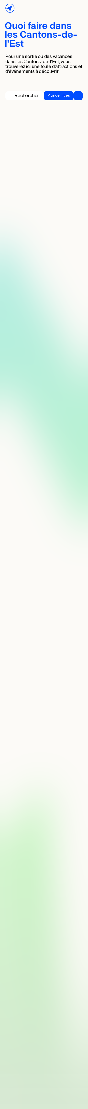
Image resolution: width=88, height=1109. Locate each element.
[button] (63, 95)
